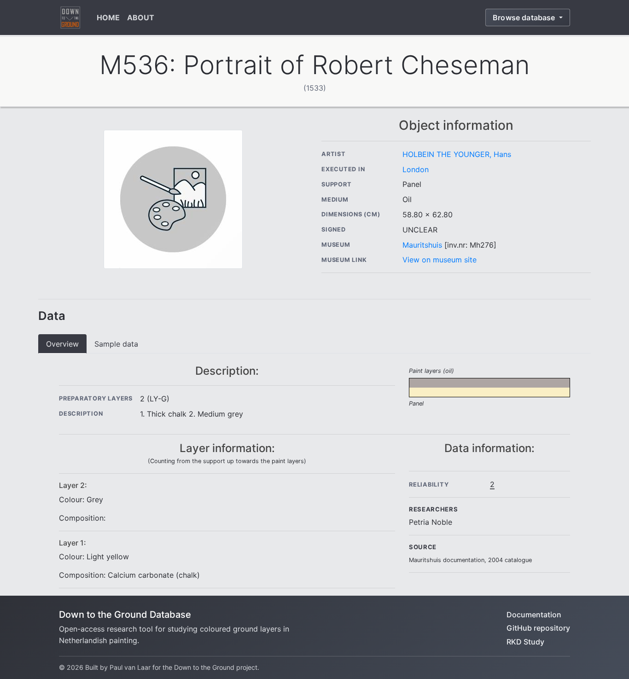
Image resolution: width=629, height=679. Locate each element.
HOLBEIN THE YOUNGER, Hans (456, 154)
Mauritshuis (422, 245)
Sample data (116, 343)
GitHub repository (538, 628)
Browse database (525, 17)
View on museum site (439, 259)
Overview (62, 343)
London (415, 169)
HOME (108, 17)
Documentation (534, 614)
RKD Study (525, 641)
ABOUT (140, 17)
